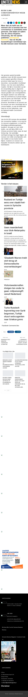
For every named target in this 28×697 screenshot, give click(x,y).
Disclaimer (5, 686)
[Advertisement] (14, 60)
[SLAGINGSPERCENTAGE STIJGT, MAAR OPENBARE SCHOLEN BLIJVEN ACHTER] (20, 356)
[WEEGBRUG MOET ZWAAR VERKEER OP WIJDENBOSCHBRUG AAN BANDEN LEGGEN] (8, 356)
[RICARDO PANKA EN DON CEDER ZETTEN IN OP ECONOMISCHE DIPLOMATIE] (8, 373)
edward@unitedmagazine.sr (9, 682)
